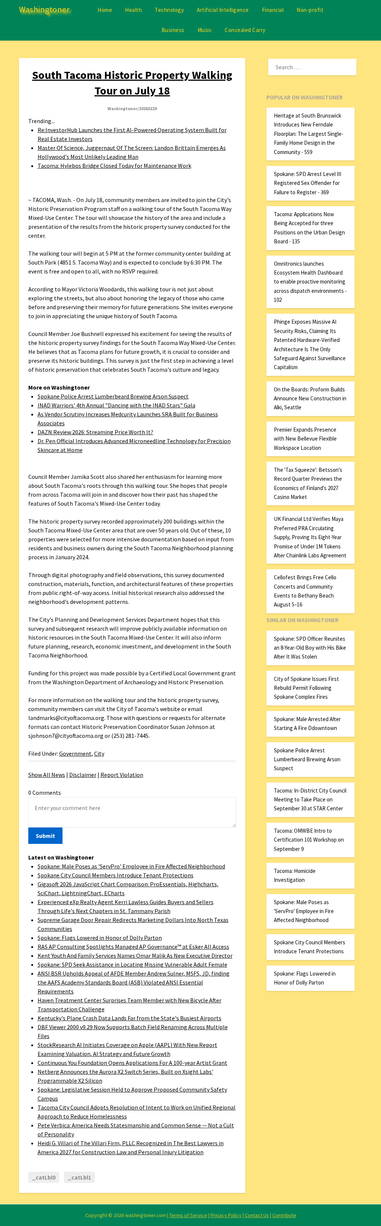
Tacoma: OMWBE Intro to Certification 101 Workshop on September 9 (309, 839)
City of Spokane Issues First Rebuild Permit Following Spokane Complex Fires (306, 688)
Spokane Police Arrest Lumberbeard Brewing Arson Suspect (113, 396)
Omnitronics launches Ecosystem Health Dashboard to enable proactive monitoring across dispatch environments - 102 (310, 282)
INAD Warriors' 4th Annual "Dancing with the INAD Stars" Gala (116, 405)
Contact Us (257, 1215)
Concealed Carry (245, 29)
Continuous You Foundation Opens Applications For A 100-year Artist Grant (132, 1062)
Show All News (46, 774)
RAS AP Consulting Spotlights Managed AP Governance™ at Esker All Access (133, 946)
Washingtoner (44, 9)
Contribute (284, 1215)
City (99, 753)
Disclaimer (82, 774)
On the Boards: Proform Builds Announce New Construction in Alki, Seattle (310, 398)
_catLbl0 (43, 1177)
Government (75, 753)
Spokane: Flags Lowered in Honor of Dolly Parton (100, 937)
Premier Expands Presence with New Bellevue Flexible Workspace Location (305, 438)
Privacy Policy (226, 1215)
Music (205, 29)
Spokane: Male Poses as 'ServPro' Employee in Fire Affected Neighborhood (131, 866)
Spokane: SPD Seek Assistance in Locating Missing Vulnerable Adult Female (132, 964)
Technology (169, 9)
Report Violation (121, 774)
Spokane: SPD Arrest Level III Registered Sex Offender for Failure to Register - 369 (307, 183)
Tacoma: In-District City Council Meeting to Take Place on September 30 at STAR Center (310, 799)
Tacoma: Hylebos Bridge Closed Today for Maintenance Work (114, 165)
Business (173, 29)
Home (104, 9)
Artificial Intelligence (223, 9)
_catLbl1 (79, 1177)
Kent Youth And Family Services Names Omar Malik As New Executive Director (135, 955)
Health (133, 9)
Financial (273, 9)
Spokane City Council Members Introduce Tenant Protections (115, 875)
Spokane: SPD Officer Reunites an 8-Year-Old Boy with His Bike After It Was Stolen (310, 647)
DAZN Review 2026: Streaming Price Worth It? (95, 432)
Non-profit (310, 9)
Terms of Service (188, 1215)
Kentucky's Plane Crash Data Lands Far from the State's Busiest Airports (129, 1018)
